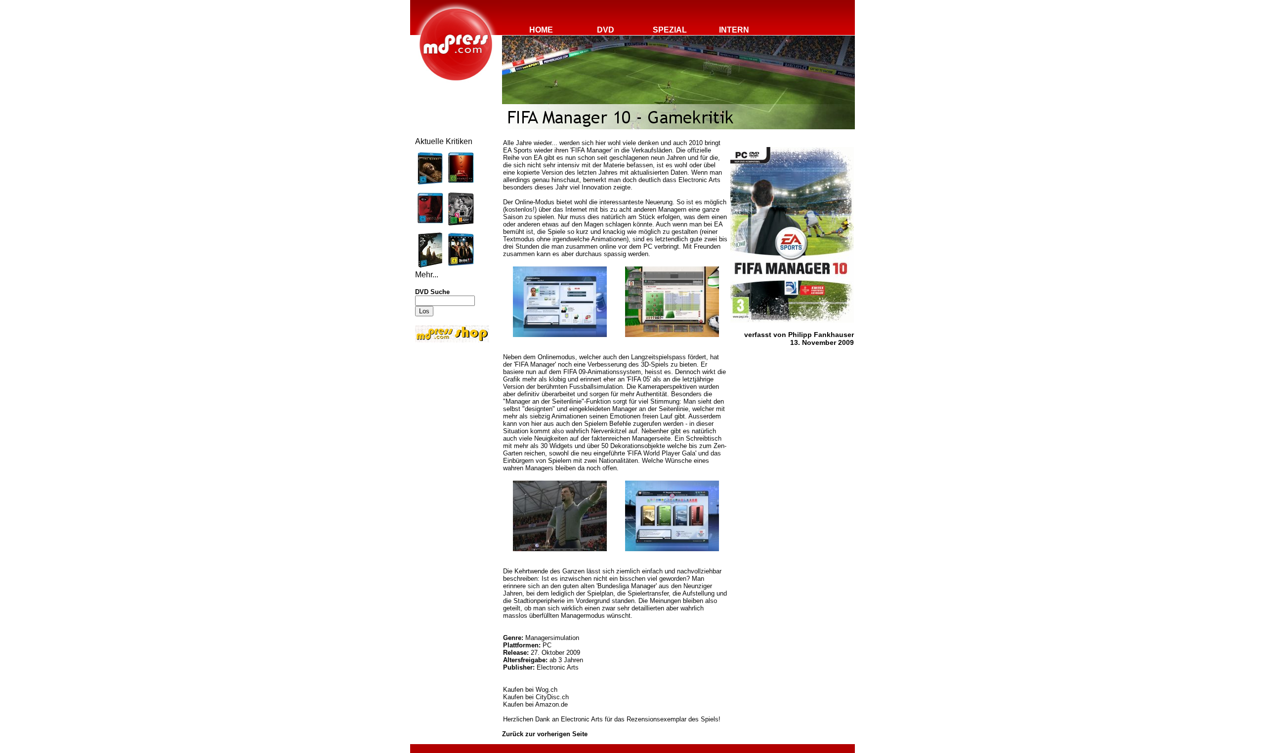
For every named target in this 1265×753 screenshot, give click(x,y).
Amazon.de (551, 704)
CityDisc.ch (552, 697)
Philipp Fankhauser (821, 335)
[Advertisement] (444, 410)
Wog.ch (546, 689)
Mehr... (426, 274)
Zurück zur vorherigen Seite (545, 734)
